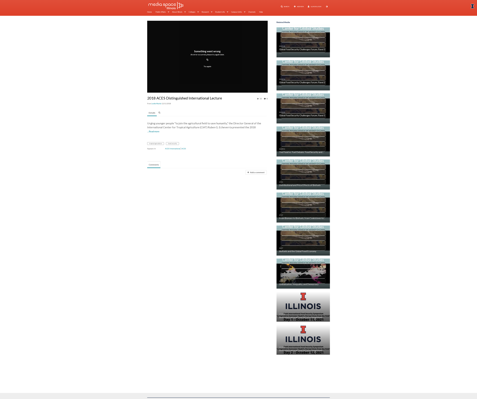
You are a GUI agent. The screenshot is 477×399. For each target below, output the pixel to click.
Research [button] (205, 12)
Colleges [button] (192, 12)
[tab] (152, 113)
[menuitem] (151, 12)
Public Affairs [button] (161, 12)
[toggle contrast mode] (327, 6)
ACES (183, 149)
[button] (285, 6)
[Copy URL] (207, 60)
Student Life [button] (220, 12)
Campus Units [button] (236, 12)
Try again (207, 66)
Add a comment (257, 172)
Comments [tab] (154, 164)
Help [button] (261, 12)
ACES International (172, 149)
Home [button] (149, 12)
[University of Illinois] (473, 6)
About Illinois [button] (177, 12)
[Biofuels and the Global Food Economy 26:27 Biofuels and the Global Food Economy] (303, 240)
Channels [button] (252, 12)
